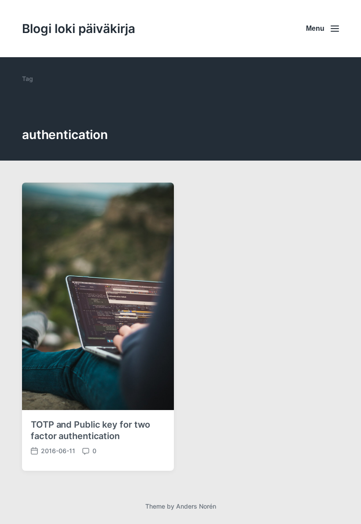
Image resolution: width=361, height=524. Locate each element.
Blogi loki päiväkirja (78, 28)
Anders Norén (196, 506)
